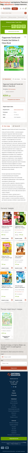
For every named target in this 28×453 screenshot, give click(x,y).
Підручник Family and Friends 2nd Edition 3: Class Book (7, 328)
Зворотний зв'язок (13, 438)
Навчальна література (12, 17)
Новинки (14, 393)
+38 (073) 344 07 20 (14, 378)
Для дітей (14, 428)
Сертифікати (13, 432)
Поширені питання (14, 417)
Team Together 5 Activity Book (19, 257)
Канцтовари (13, 430)
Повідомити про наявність (14, 99)
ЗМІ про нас (13, 413)
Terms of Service (14, 443)
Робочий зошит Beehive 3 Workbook (20, 286)
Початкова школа (21, 17)
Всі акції (14, 405)
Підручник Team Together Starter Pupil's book (7, 257)
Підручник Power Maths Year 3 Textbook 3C (20, 227)
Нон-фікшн (14, 426)
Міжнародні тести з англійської (13, 434)
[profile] (20, 8)
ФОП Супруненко (11, 89)
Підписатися (14, 368)
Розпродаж (14, 395)
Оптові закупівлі (13, 401)
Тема (2, 360)
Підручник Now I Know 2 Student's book (7, 227)
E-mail (2, 354)
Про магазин (13, 407)
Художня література (14, 424)
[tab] (16, 79)
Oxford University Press (18, 109)
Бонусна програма (14, 403)
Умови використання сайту (13, 409)
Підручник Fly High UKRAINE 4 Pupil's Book (7, 286)
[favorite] (25, 37)
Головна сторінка (4, 17)
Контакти (14, 415)
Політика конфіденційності (13, 411)
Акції (14, 390)
